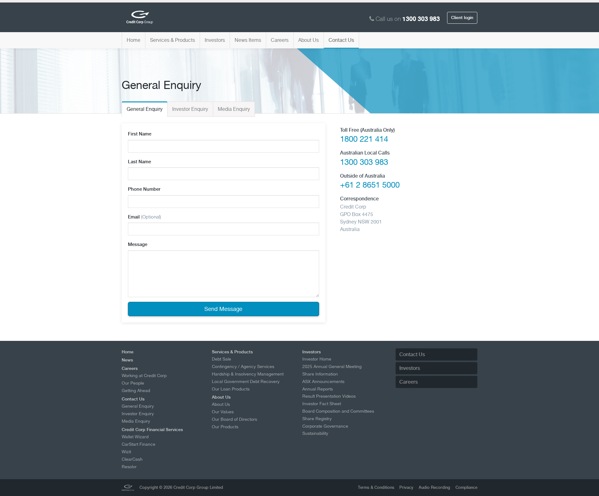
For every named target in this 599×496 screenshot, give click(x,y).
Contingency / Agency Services (243, 366)
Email (144, 217)
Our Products (225, 426)
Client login (462, 17)
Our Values (223, 411)
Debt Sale (221, 358)
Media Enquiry (234, 109)
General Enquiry (145, 109)
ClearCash (132, 459)
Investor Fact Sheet (321, 403)
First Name (139, 134)
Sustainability (315, 433)
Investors (215, 40)
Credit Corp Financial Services (152, 429)
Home (133, 40)
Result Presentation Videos (329, 396)
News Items (248, 40)
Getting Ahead (136, 390)
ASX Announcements (323, 381)
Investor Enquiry (190, 109)
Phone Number (144, 189)
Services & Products (172, 40)
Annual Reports (317, 388)
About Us (308, 40)
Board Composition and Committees (338, 411)
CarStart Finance (138, 444)
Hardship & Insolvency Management (248, 373)
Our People (133, 383)
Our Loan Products (231, 388)
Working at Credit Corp (144, 375)
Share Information (320, 373)
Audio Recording (434, 487)
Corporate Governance (325, 426)
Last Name (139, 162)
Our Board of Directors (234, 419)
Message (137, 244)
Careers (280, 40)
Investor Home (316, 358)
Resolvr (129, 466)
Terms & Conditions (376, 487)
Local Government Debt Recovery (246, 381)
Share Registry (317, 418)
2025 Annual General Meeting (332, 366)
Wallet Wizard (135, 436)
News (127, 359)
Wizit (126, 451)
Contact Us (341, 40)
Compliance (466, 487)
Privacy (406, 487)
